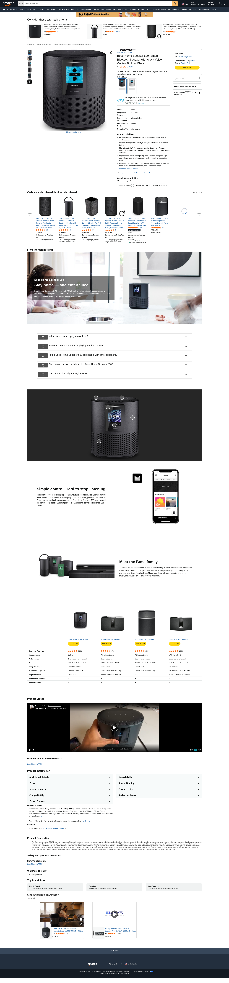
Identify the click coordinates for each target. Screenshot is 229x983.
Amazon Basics (38, 9)
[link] (63, 34)
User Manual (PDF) (34, 764)
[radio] (29, 52)
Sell (125, 9)
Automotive (186, 9)
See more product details (128, 168)
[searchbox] (98, 3)
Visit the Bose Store (124, 53)
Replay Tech (185, 63)
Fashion (133, 9)
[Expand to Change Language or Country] (187, 4)
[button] (5, 9)
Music (149, 9)
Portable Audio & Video (43, 44)
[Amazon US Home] (92, 964)
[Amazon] (9, 4)
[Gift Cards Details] (122, 9)
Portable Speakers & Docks (61, 44)
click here (86, 821)
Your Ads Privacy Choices (140, 971)
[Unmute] (199, 749)
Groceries (75, 9)
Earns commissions (54, 706)
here (42, 816)
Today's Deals (99, 9)
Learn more (141, 103)
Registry (141, 9)
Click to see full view (73, 132)
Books (108, 9)
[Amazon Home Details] (165, 9)
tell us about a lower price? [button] (53, 828)
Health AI (13, 9)
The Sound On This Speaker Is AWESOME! (51, 708)
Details (192, 61)
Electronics (30, 44)
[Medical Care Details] (30, 9)
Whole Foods (86, 9)
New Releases (63, 9)
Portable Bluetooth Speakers (81, 44)
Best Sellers (51, 9)
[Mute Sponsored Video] (81, 924)
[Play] (29, 750)
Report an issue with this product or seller (135, 173)
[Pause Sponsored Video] (81, 919)
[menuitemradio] (195, 750)
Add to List (180, 78)
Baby (195, 9)
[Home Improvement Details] (215, 9)
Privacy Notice (96, 971)
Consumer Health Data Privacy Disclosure (116, 971)
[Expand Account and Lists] (204, 4)
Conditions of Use (84, 971)
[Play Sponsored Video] (114, 914)
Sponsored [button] (30, 898)
